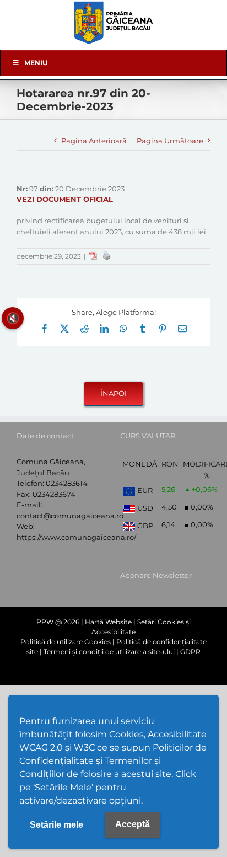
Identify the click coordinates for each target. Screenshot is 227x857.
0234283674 (54, 494)
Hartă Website (108, 622)
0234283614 (67, 483)
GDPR (190, 651)
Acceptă (132, 824)
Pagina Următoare (170, 140)
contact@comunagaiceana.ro (70, 515)
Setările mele (56, 824)
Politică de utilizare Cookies (65, 642)
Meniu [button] (35, 62)
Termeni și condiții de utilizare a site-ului (109, 651)
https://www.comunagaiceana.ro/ (76, 537)
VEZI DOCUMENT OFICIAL (65, 199)
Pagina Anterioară (94, 140)
